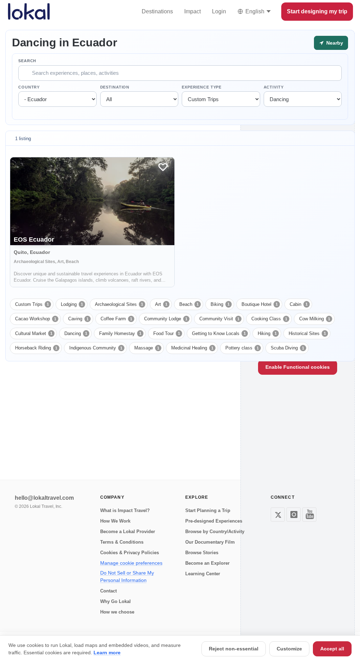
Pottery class (242, 347)
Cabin (299, 304)
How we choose (117, 612)
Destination (115, 87)
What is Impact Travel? (125, 510)
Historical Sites (307, 333)
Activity (274, 87)
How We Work (115, 521)
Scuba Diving (287, 347)
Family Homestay (120, 333)
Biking (220, 304)
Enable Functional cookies (297, 367)
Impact (192, 11)
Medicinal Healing (192, 347)
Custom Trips (32, 304)
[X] (278, 514)
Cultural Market (33, 333)
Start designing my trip (317, 11)
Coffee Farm (116, 318)
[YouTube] (309, 514)
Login (219, 11)
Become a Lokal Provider (127, 531)
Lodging (72, 304)
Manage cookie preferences (131, 563)
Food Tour (166, 333)
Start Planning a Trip (207, 510)
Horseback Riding (36, 347)
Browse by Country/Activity (214, 531)
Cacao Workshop (35, 318)
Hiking (267, 333)
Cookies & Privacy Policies (129, 552)
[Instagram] (294, 514)
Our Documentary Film (210, 542)
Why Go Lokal (115, 601)
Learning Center (202, 573)
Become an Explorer (207, 563)
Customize (289, 648)
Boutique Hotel (260, 304)
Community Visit (219, 318)
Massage (146, 347)
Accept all (332, 648)
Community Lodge (165, 318)
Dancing (75, 333)
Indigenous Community (95, 347)
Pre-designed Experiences (213, 521)
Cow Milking (314, 318)
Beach (189, 304)
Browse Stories (201, 552)
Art (161, 304)
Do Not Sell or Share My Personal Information (127, 576)
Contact (108, 591)
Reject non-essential (233, 648)
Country (29, 87)
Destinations (157, 11)
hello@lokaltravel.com (44, 498)
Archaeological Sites (119, 304)
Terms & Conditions (121, 542)
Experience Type (201, 87)
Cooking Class (269, 318)
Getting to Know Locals (219, 333)
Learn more (107, 652)
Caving (78, 318)
